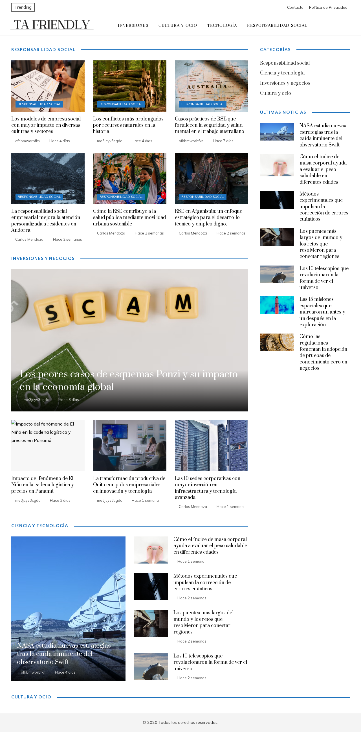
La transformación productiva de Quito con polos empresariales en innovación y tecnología (129, 484)
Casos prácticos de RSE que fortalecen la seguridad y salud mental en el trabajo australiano (209, 125)
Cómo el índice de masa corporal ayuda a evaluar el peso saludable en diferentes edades (210, 545)
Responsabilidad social (39, 104)
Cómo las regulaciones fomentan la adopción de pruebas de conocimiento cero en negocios (323, 352)
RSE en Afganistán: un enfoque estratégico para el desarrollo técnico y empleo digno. (208, 217)
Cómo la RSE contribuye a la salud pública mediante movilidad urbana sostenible (129, 217)
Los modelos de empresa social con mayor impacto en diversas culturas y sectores (46, 125)
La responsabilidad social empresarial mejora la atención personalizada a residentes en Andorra (45, 220)
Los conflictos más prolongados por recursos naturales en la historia (128, 125)
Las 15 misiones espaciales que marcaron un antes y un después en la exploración (322, 312)
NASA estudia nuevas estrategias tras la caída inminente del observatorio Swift (323, 135)
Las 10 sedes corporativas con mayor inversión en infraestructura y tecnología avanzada (207, 488)
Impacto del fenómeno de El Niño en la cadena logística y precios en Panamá (42, 484)
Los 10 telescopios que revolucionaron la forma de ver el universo (210, 662)
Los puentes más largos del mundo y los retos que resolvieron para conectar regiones (203, 622)
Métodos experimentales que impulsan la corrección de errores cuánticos (205, 582)
